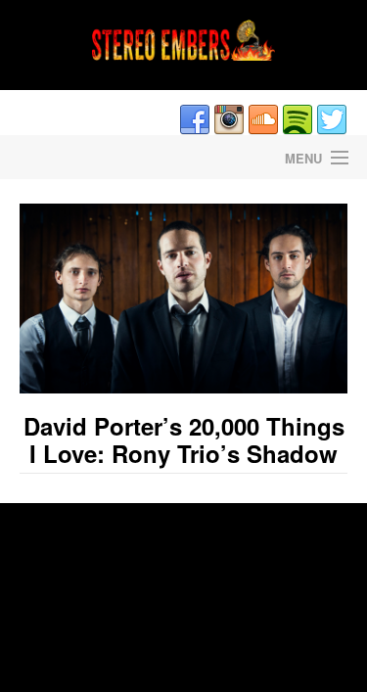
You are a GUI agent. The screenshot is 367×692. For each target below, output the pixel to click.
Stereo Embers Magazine (92, 157)
